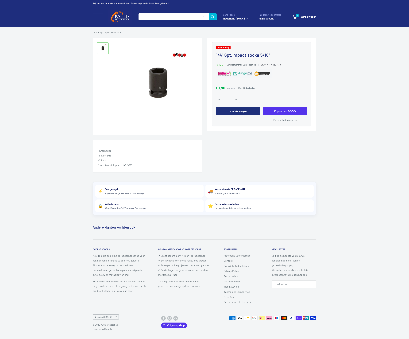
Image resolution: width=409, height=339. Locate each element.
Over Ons (229, 296)
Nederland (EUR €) (103, 317)
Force (219, 64)
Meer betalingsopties (285, 119)
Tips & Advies (231, 286)
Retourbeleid (231, 276)
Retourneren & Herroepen (238, 302)
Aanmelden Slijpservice (237, 291)
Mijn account (266, 18)
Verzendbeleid (232, 281)
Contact (228, 260)
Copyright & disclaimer (236, 265)
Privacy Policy (231, 271)
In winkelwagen (238, 111)
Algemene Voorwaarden (237, 255)
